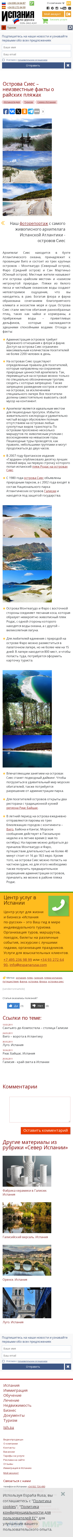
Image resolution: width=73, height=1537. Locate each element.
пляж (30, 977)
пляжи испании (53, 977)
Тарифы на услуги (13, 1455)
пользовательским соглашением (32, 60)
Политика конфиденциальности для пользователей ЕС (27, 1512)
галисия (38, 977)
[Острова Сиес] (30, 134)
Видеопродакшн (13, 1439)
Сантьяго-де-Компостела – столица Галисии (35, 1028)
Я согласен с (26, 60)
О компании (54, 3)
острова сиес (56, 981)
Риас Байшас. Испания (19, 1053)
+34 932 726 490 (36, 1486)
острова (33, 981)
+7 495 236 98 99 (18, 959)
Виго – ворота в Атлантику (23, 1036)
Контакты (9, 1447)
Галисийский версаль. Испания (25, 1237)
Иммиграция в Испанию (17, 1468)
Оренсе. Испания (15, 1280)
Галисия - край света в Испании (26, 1062)
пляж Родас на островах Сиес (37, 468)
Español (68, 2)
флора (43, 981)
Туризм (11, 27)
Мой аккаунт (11, 1473)
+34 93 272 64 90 (16, 7)
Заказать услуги (58, 19)
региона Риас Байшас (22, 808)
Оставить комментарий (45, 1130)
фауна (23, 981)
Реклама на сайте (14, 1459)
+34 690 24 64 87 (16, 3)
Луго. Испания (13, 1045)
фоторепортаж (34, 223)
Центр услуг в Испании (20, 900)
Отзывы (8, 1464)
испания (21, 977)
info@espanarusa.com (28, 964)
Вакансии (9, 1451)
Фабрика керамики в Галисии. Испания (25, 1192)
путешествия (11, 981)
